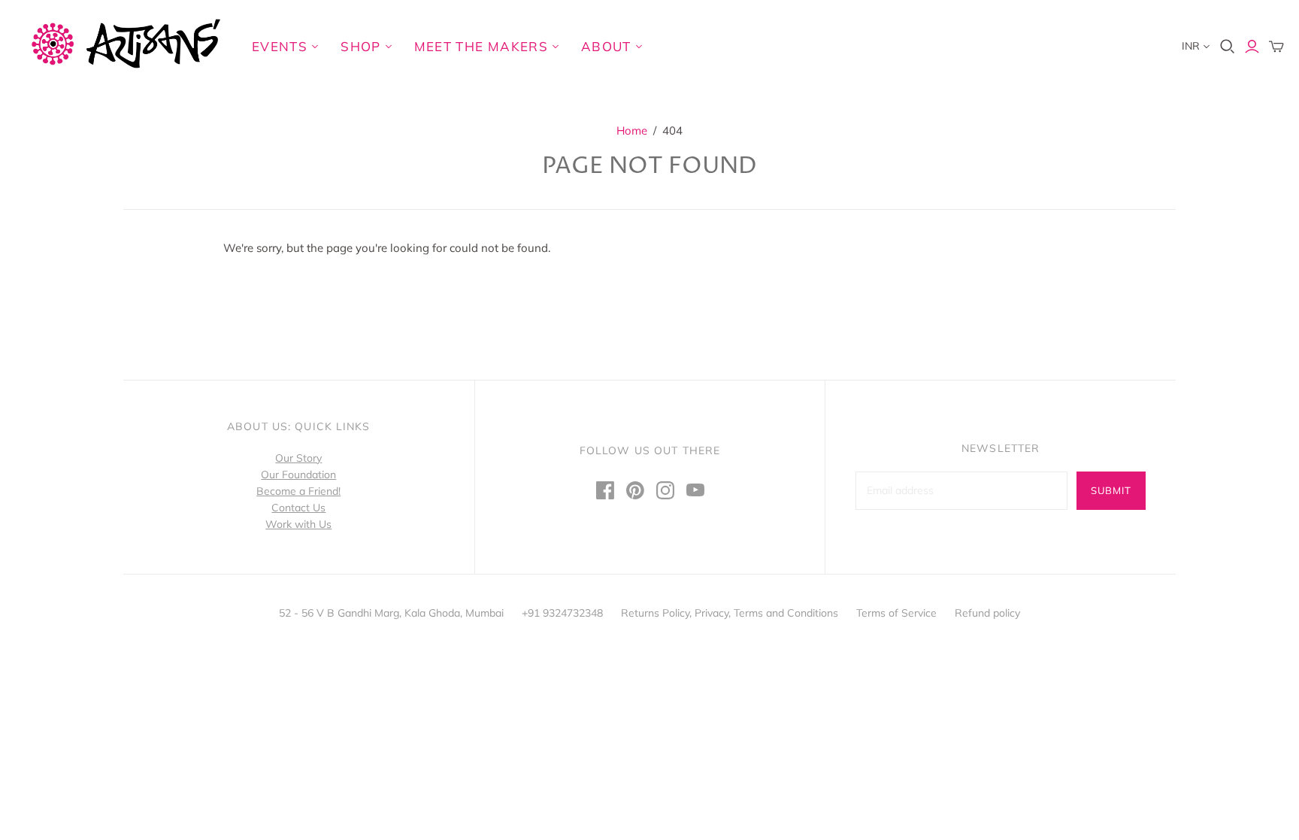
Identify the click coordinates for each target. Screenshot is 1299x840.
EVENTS (279, 46)
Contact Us (298, 507)
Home (631, 130)
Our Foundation (298, 474)
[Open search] (1227, 46)
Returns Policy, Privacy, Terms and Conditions (729, 613)
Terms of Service (896, 613)
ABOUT (606, 46)
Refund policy (987, 613)
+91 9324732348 (562, 613)
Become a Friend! (298, 491)
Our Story (298, 458)
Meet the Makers (481, 46)
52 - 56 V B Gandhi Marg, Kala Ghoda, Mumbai (391, 613)
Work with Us (298, 524)
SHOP (360, 46)
